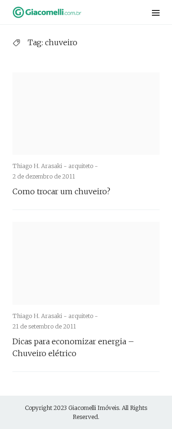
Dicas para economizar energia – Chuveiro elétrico (73, 347)
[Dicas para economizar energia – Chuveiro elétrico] (86, 263)
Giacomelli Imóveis (93, 407)
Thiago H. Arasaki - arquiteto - (55, 166)
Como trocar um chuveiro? (61, 191)
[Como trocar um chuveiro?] (86, 113)
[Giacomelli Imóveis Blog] (59, 12)
